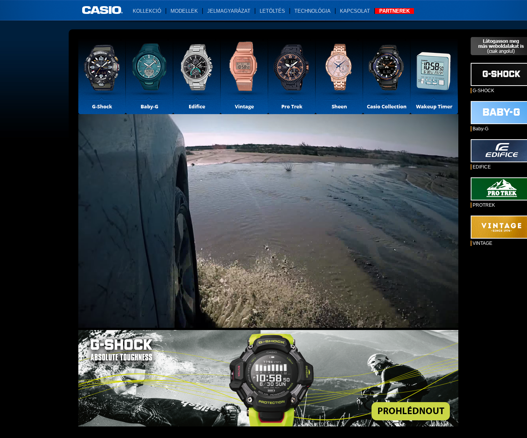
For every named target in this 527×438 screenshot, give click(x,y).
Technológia (312, 11)
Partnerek (394, 11)
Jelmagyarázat (228, 11)
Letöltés (272, 11)
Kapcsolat (355, 11)
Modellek (184, 11)
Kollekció (147, 11)
